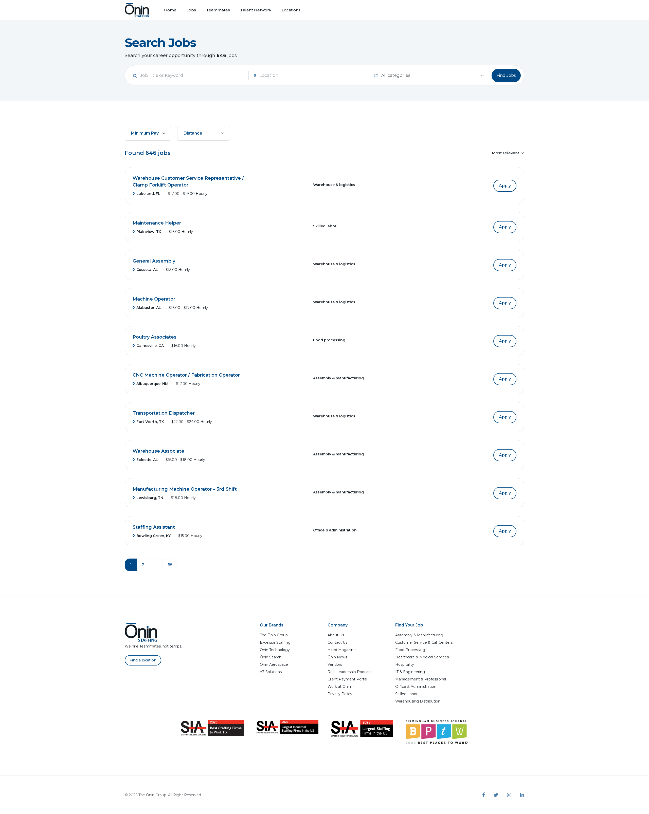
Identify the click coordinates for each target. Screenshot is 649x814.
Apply (505, 185)
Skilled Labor (406, 694)
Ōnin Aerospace (274, 664)
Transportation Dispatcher (164, 413)
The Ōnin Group (274, 635)
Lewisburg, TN (149, 497)
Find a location (143, 660)
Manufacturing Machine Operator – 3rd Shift (185, 489)
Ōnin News (337, 657)
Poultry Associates (154, 337)
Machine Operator (154, 299)
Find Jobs (506, 75)
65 (170, 564)
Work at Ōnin (339, 686)
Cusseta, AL (147, 269)
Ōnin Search (270, 657)
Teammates (218, 10)
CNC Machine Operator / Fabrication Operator (186, 375)
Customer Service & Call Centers (424, 642)
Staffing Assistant (154, 527)
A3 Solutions (271, 672)
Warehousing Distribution (417, 701)
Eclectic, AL (147, 459)
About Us (336, 635)
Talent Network (256, 10)
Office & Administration (415, 686)
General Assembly (154, 261)
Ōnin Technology (275, 650)
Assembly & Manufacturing (419, 635)
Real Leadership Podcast (350, 672)
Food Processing (410, 650)
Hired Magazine (342, 650)
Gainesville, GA (150, 345)
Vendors (335, 664)
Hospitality (404, 664)
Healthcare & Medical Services (422, 657)
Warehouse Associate (158, 451)
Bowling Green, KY (153, 535)
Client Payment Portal (347, 679)
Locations (291, 10)
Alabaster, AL (148, 307)
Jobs (191, 10)
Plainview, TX (148, 231)
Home (170, 10)
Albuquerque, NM (152, 383)
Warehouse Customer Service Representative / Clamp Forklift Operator (188, 181)
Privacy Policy (340, 694)
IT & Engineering (410, 672)
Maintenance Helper (157, 223)
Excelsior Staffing (275, 642)
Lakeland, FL (148, 193)
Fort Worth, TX (150, 421)
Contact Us (337, 642)
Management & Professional (420, 679)
